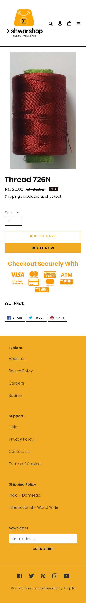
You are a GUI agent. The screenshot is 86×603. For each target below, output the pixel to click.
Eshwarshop (33, 588)
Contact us (19, 451)
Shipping (12, 196)
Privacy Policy (21, 439)
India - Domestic (24, 495)
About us (17, 358)
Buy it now (43, 248)
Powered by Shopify (59, 588)
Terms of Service (25, 464)
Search (15, 395)
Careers (16, 383)
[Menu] (78, 23)
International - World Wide (33, 507)
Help (13, 427)
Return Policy (21, 371)
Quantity (12, 212)
